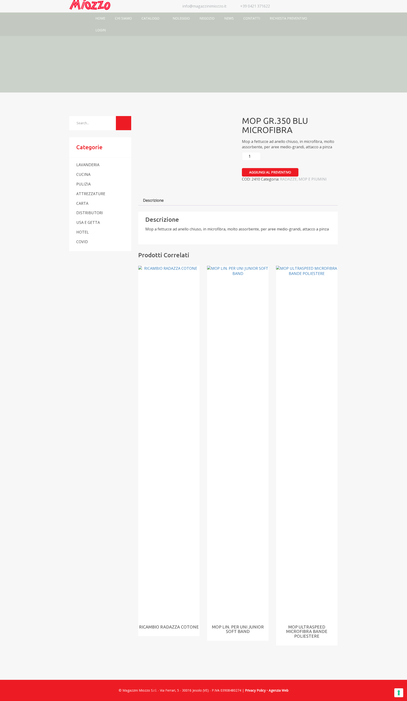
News (229, 18)
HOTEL (82, 232)
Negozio (207, 18)
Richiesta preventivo (288, 18)
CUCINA (83, 174)
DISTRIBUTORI (89, 212)
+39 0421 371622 (255, 6)
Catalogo (151, 18)
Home (100, 18)
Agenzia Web (279, 690)
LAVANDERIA (87, 164)
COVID (82, 241)
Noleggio (181, 18)
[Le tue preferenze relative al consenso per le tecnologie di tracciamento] (398, 692)
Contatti (251, 18)
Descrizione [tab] (153, 200)
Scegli (164, 324)
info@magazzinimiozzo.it (204, 6)
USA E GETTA (88, 222)
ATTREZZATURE (90, 193)
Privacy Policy (255, 690)
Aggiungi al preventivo (270, 172)
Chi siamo (123, 18)
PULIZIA (83, 184)
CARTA (82, 203)
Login (100, 30)
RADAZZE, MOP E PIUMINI (303, 179)
